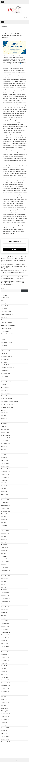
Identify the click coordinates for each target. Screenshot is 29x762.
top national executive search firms (10, 212)
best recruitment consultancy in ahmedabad (12, 85)
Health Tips (4, 345)
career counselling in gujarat (15, 94)
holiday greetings (18, 120)
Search (2, 288)
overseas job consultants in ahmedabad (12, 160)
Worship (5, 233)
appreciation (18, 70)
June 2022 (4, 539)
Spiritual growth (19, 203)
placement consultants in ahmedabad (18, 173)
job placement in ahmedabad (17, 134)
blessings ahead (6, 92)
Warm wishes (17, 225)
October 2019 (5, 604)
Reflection (19, 192)
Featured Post (5, 331)
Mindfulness (21, 149)
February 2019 (5, 623)
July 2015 (3, 705)
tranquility (13, 218)
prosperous (20, 184)
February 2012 (5, 736)
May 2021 (3, 553)
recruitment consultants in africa (10, 186)
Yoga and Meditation (7, 407)
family (4, 113)
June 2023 (4, 519)
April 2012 (4, 730)
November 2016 (5, 685)
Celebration (5, 96)
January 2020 (5, 595)
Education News (5, 320)
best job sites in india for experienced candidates (14, 83)
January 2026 (5, 432)
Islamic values (10, 128)
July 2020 (3, 581)
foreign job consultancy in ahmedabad (15, 113)
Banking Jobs (5, 297)
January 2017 (5, 680)
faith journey (19, 111)
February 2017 (5, 677)
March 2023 (4, 528)
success (21, 205)
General (21, 68)
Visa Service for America (15, 224)
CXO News (4, 317)
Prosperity (14, 184)
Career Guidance (5, 306)
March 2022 (4, 547)
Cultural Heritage (22, 98)
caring (23, 94)
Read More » (21, 63)
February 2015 (5, 711)
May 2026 (3, 421)
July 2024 (3, 483)
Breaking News (5, 303)
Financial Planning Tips (7, 334)
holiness (25, 120)
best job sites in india (21, 81)
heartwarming (10, 120)
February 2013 (5, 725)
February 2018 (5, 646)
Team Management (6, 398)
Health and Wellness (7, 342)
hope (13, 122)
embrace (13, 100)
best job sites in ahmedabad (9, 81)
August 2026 (4, 412)
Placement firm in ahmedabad (18, 177)
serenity (22, 199)
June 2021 (4, 550)
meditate (16, 149)
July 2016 (3, 697)
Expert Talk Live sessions (14, 105)
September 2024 (5, 477)
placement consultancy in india (10, 171)
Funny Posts (4, 336)
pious (15, 164)
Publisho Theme (7, 760)
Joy (14, 135)
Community (23, 96)
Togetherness (19, 207)
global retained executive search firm (16, 115)
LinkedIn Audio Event (7, 365)
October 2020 (5, 573)
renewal (17, 194)
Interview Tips (5, 359)
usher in (20, 218)
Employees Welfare (14, 68)
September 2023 (5, 511)
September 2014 (5, 719)
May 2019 (3, 615)
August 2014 (4, 722)
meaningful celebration (8, 149)
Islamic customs (11, 126)
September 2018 (5, 637)
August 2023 (4, 514)
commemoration (17, 96)
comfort (10, 96)
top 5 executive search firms (19, 210)
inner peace (20, 124)
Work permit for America (18, 231)
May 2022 (3, 542)
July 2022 (3, 536)
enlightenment (18, 104)
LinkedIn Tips (5, 370)
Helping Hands (5, 348)
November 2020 (5, 570)
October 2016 (5, 688)
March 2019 (4, 621)
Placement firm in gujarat (8, 179)
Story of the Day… (6, 393)
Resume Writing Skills (7, 387)
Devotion (5, 100)
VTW (12, 225)
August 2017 (4, 663)
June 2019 (4, 612)
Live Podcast (6, 147)
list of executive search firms (15, 143)
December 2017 (5, 652)
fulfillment (5, 115)
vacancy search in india (8, 222)
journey (10, 135)
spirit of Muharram (11, 203)
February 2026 (5, 429)
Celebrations (4, 308)
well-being (23, 225)
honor (10, 122)
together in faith (11, 207)
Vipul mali (22, 222)
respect (7, 195)
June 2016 (4, 699)
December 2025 (5, 435)
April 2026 (4, 424)
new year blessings (17, 152)
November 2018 (5, 632)
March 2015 (4, 708)
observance (5, 154)
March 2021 (4, 559)
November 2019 (5, 601)
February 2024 (5, 497)
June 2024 (4, 486)
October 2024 (5, 474)
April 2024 (4, 491)
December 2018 (5, 629)
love (10, 147)
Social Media (4, 390)
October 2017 (5, 657)
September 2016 (5, 691)
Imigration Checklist (6, 356)
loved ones (14, 147)
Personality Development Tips (9, 382)
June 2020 (4, 584)
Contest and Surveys (7, 314)
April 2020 (4, 590)
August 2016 (4, 694)
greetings (19, 117)
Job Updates (4, 362)
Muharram (5, 151)
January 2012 (5, 739)
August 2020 (4, 578)
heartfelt (5, 120)
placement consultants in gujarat (10, 175)
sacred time (9, 199)
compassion (6, 98)
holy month (5, 122)
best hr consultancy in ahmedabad (13, 75)
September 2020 (5, 576)
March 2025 (4, 460)
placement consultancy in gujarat (16, 169)
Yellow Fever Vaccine (7, 404)
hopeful (17, 122)
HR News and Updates (7, 351)
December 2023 (5, 502)
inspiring (5, 126)
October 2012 (5, 728)
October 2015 (5, 702)
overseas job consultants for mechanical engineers (14, 158)
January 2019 (5, 626)
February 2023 (5, 531)
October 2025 (5, 440)
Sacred (20, 197)
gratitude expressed (12, 117)
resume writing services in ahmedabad (18, 195)
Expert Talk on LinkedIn (13, 107)
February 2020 (5, 592)
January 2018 (5, 649)
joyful (16, 135)
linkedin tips (5, 143)
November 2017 (5, 654)
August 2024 (4, 480)
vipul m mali (16, 222)
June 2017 (4, 666)
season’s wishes (16, 199)
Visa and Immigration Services (9, 401)
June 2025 (4, 452)
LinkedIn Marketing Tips (7, 367)
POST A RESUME (9, 182)
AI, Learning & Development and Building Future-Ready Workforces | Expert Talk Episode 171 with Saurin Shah (14, 283)
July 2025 (3, 449)
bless (12, 90)
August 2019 (4, 609)
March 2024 (4, 494)
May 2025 (3, 455)
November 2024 (5, 471)
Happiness (5, 119)
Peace (7, 164)
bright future (14, 92)
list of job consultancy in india (20, 145)
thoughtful (5, 207)
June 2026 (4, 418)
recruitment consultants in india (13, 190)
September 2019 (5, 607)
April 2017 (4, 671)
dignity (9, 100)
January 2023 (5, 533)
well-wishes (5, 227)
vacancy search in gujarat (18, 220)
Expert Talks (9, 111)
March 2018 (4, 643)
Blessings (23, 90)
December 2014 (5, 713)
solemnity (17, 201)
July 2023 (3, 516)
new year (10, 152)
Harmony (19, 119)
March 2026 (4, 426)
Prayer (10, 184)
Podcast (19, 180)
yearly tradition (10, 233)
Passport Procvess (6, 379)
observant (11, 154)
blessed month (17, 90)
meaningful (20, 147)
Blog (8, 68)
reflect (15, 192)
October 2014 (5, 716)
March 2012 (4, 733)
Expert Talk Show (13, 109)
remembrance (8, 194)
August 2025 (4, 446)
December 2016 (5, 683)
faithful (24, 111)
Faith (14, 111)
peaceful (11, 164)
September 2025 (5, 443)
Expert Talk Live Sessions (8, 325)
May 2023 (3, 522)
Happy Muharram (12, 119)
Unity (17, 218)
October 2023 (5, 508)
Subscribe (15, 249)
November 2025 (5, 438)
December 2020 (5, 567)
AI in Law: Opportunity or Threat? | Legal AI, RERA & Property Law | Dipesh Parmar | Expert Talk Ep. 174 (14, 266)
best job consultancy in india (13, 79)
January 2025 (5, 466)
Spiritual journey (6, 205)
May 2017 (3, 668)
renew (13, 194)
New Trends (9, 70)
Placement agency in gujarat (15, 165)
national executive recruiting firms (15, 151)
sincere (12, 201)
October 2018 (5, 635)
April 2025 (4, 457)
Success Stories (5, 396)
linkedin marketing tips (13, 139)
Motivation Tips (5, 373)
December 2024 (5, 469)
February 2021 (5, 561)
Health (23, 119)
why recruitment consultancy (15, 227)
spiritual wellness (14, 205)
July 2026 (3, 415)
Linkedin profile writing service (19, 141)
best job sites (23, 79)
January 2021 (5, 564)
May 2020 (3, 587)
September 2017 (5, 660)
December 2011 (5, 742)
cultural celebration (13, 98)
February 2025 (5, 463)
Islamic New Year (19, 126)
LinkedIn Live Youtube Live (16, 137)
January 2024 (5, 500)
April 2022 (4, 545)
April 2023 (4, 525)
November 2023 (5, 505)
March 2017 (4, 674)
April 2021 (4, 556)
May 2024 (3, 488)
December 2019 (5, 598)
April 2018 (4, 640)
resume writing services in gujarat (10, 197)
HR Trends (4, 353)
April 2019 (4, 618)
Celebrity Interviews (6, 311)
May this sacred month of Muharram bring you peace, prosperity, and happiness (13, 35)
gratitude (5, 117)
